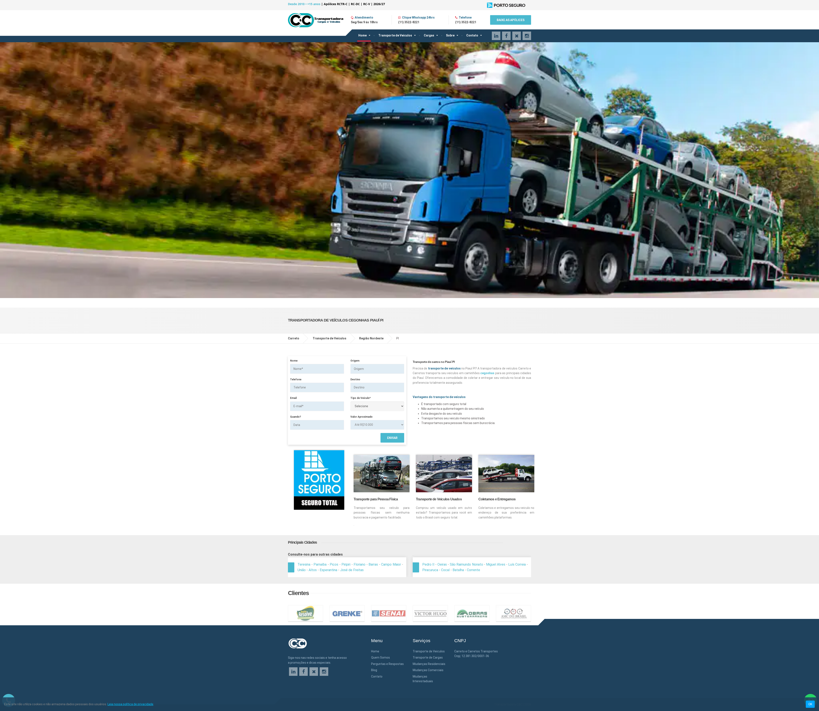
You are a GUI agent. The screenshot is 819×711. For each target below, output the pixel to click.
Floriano (359, 564)
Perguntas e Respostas (387, 664)
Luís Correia (517, 564)
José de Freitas (352, 570)
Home (362, 35)
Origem (354, 360)
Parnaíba (320, 564)
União (302, 570)
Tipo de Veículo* (360, 398)
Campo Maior (391, 564)
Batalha (458, 570)
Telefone (295, 379)
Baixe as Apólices (510, 20)
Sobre (450, 35)
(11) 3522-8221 (408, 22)
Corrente (473, 570)
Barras (373, 564)
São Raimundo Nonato (466, 564)
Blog (374, 670)
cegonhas (487, 373)
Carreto (293, 338)
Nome (294, 360)
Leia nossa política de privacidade (130, 704)
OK (810, 704)
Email (293, 398)
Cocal (445, 570)
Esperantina (328, 570)
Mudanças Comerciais (428, 670)
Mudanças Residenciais (429, 664)
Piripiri (345, 564)
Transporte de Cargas (428, 657)
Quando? (295, 416)
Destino (355, 379)
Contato (472, 35)
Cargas (429, 35)
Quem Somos (380, 657)
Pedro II (428, 564)
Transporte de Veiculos (395, 35)
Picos (334, 564)
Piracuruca (430, 570)
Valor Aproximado (361, 416)
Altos (313, 570)
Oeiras (442, 564)
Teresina (304, 564)
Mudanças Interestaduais (423, 679)
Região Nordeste (371, 338)
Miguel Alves (495, 564)
